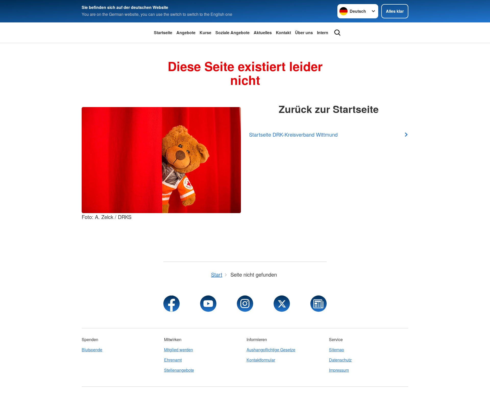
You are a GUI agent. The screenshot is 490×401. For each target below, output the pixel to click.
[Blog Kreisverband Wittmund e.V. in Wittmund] (318, 303)
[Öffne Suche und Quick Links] (337, 33)
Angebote (185, 32)
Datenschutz (340, 360)
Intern (322, 32)
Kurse (205, 32)
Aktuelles (263, 32)
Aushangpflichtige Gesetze (271, 350)
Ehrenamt (173, 360)
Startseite (163, 32)
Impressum (339, 370)
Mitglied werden (178, 350)
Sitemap (336, 350)
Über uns (304, 32)
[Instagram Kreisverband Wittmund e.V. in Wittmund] (245, 303)
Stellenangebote (179, 370)
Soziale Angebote (232, 32)
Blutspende (92, 350)
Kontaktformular (261, 360)
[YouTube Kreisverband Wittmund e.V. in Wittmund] (208, 303)
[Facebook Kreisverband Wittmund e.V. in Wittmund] (171, 303)
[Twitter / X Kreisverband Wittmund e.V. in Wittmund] (282, 303)
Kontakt (283, 32)
